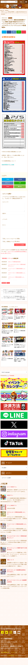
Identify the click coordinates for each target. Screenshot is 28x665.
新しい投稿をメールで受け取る (12, 241)
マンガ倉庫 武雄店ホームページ (12, 655)
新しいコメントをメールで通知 (12, 238)
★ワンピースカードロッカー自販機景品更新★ (17, 580)
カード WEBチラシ (12, 486)
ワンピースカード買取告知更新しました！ (16, 269)
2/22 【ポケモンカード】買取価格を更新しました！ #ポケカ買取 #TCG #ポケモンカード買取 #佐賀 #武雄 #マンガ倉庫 (13, 298)
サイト (4, 225)
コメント (5, 202)
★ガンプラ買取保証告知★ (14, 261)
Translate (11, 375)
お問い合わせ (21, 2)
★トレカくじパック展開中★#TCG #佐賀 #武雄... (17, 548)
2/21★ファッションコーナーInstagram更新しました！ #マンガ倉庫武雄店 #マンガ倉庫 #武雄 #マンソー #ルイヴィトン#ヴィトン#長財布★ (14, 291)
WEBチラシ (10, 495)
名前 (4, 213)
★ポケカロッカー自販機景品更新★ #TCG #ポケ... (16, 570)
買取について (10, 559)
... (12, 658)
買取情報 (4, 258)
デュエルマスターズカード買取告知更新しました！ (16, 265)
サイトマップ (14, 652)
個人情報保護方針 (5, 652)
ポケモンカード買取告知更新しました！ (16, 277)
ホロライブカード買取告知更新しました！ (16, 273)
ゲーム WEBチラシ (12, 505)
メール (4, 219)
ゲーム (10, 258)
